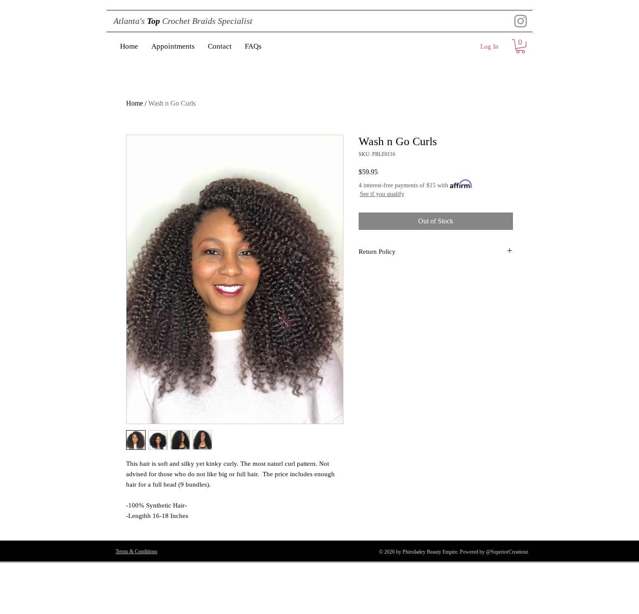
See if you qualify (382, 194)
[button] (520, 46)
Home (134, 103)
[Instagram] (520, 21)
